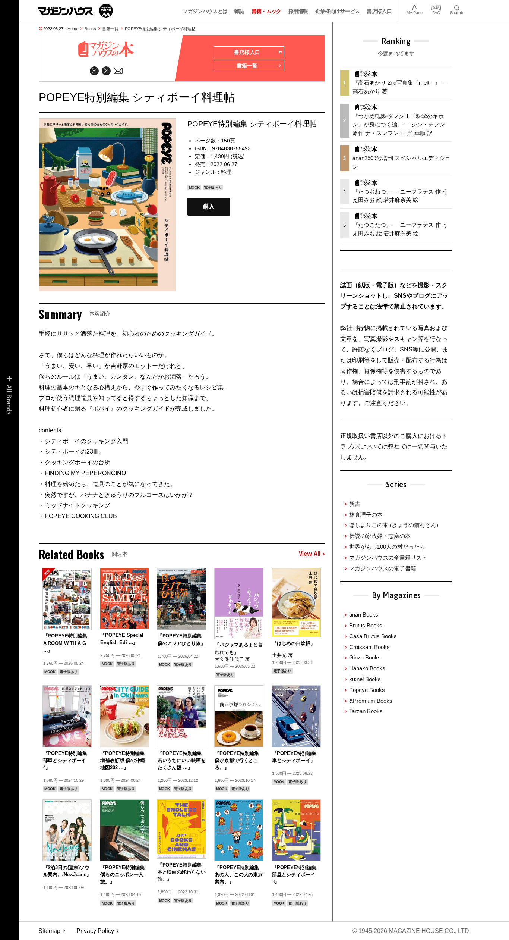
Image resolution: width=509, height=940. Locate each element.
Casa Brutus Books (373, 636)
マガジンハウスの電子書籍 (382, 568)
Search (456, 7)
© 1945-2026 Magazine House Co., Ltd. (411, 931)
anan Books (363, 614)
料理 (226, 172)
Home (72, 28)
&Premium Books (370, 701)
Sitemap (49, 931)
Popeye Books (367, 690)
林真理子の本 (366, 514)
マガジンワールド (75, 11)
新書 (354, 504)
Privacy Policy (95, 931)
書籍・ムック (266, 11)
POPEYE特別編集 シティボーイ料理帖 (160, 28)
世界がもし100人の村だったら (387, 546)
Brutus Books (365, 625)
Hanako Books (367, 668)
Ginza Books (365, 657)
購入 (209, 206)
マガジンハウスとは (205, 11)
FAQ (436, 7)
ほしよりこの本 (393, 525)
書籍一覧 (110, 28)
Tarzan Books (366, 711)
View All (309, 554)
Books (90, 28)
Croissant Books (369, 647)
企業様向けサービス (337, 11)
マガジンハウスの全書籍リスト (388, 557)
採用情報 (298, 11)
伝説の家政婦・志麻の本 (380, 536)
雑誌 (239, 11)
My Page (414, 7)
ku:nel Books (365, 679)
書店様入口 (379, 11)
